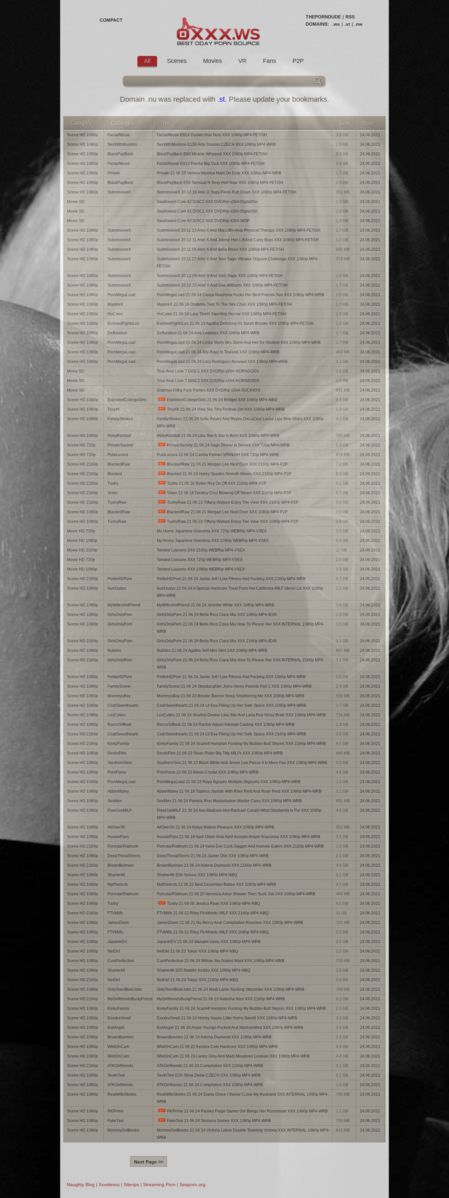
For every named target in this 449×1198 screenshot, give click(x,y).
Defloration (117, 333)
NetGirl (113, 951)
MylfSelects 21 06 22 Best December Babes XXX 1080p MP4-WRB (216, 884)
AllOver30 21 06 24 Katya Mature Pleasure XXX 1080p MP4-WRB (215, 827)
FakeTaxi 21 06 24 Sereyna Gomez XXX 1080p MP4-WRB (219, 1120)
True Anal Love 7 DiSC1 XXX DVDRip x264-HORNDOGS (208, 371)
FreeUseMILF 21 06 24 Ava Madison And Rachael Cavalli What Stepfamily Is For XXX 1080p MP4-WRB (239, 814)
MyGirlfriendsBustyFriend (130, 999)
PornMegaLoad (121, 295)
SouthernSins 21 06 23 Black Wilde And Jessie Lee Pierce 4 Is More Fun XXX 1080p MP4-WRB (242, 762)
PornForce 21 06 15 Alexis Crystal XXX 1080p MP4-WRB (207, 772)
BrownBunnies (120, 865)
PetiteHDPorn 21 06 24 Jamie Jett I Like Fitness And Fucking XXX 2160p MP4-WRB (231, 578)
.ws (336, 24)
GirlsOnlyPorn (119, 614)
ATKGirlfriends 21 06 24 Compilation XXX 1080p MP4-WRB (210, 1085)
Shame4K (116, 875)
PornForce (116, 772)
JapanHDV (117, 941)
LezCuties (116, 715)
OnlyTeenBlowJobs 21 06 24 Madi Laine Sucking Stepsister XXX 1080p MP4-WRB (230, 989)
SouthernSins (119, 762)
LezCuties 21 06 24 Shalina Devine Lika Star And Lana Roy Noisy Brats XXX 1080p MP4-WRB (241, 715)
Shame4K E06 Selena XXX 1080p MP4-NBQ (197, 875)
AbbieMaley (118, 791)
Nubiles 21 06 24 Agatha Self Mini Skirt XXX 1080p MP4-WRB (212, 650)
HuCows (115, 314)
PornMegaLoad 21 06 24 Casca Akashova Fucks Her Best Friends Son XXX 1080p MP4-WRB (240, 295)
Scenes (177, 61)
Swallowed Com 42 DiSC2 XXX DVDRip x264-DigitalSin (207, 201)
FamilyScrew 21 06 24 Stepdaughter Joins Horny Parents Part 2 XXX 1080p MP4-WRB (234, 686)
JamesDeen (118, 922)
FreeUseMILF (119, 810)
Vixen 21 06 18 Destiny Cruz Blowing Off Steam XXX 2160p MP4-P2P (229, 493)
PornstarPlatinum (122, 846)
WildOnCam (118, 1046)
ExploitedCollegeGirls (127, 399)
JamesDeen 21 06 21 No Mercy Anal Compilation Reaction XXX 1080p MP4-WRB (230, 922)
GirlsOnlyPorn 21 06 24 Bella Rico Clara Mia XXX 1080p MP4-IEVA (217, 614)
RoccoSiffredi (119, 724)
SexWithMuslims (122, 144)
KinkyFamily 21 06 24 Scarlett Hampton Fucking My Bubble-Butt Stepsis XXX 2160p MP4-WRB (241, 743)
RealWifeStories (121, 1094)
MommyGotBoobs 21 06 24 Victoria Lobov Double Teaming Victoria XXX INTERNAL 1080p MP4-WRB (243, 1134)
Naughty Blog (81, 1184)
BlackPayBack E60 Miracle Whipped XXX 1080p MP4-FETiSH (212, 154)
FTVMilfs (115, 913)
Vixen (112, 493)
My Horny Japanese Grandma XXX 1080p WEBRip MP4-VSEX (213, 540)
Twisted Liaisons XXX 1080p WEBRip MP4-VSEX (201, 569)
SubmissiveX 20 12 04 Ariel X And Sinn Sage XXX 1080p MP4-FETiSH (220, 275)
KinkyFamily (118, 743)
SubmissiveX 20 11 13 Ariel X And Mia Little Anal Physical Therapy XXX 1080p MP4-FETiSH (238, 230)
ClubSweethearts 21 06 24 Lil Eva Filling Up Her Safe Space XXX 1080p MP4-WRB (231, 705)
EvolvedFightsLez (123, 323)
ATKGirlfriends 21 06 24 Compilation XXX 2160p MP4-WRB (210, 1065)
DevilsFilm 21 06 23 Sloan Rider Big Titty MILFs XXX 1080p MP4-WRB (220, 753)
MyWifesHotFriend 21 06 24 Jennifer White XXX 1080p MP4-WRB (215, 605)
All (147, 61)
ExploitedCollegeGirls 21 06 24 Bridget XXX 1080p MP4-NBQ (222, 399)
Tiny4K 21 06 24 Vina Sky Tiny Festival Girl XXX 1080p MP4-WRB (226, 409)
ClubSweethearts (122, 705)
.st (347, 24)
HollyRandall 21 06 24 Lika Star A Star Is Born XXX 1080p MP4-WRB (218, 435)
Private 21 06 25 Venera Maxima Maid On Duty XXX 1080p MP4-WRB (219, 173)
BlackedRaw (118, 464)
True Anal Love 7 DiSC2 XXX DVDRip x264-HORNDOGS (208, 380)
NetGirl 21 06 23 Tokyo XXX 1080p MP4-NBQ (197, 951)
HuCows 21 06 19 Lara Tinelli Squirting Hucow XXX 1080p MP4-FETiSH (221, 314)
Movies (212, 61)
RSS (350, 16)
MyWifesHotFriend (123, 605)
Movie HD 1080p (82, 540)
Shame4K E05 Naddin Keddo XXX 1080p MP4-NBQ (203, 970)
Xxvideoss (109, 1184)
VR (242, 61)
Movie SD (75, 201)
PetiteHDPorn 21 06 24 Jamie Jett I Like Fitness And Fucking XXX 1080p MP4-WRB (231, 677)
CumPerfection (120, 960)
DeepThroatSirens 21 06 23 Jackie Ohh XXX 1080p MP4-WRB (213, 856)
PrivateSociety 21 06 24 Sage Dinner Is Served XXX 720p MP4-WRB (228, 445)
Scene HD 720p (81, 445)
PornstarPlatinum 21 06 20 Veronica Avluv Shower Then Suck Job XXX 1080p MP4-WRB (236, 894)
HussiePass (118, 836)
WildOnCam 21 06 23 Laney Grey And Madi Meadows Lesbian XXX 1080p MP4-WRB (233, 1056)
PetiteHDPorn (119, 578)
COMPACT (111, 20)
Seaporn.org (192, 1184)
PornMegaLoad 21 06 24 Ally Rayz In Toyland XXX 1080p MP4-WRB (218, 352)
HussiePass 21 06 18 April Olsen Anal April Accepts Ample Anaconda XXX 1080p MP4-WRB (238, 836)
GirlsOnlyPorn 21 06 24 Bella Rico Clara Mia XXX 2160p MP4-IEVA (217, 641)
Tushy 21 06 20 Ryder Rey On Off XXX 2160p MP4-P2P (216, 483)
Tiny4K (113, 409)
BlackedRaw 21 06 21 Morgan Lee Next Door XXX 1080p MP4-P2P (227, 512)
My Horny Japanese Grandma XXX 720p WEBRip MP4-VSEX (212, 531)
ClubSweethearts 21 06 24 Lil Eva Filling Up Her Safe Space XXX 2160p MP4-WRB (231, 734)
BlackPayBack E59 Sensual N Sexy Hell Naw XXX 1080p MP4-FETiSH (220, 182)
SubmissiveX (119, 192)
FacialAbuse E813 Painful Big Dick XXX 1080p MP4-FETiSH (211, 163)
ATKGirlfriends (120, 1065)
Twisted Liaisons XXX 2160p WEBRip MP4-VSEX (201, 550)
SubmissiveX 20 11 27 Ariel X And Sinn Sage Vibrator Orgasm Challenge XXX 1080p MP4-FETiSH (238, 262)
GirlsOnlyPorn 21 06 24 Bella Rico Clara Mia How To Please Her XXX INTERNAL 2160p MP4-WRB (240, 664)
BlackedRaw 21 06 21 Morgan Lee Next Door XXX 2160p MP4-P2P (227, 464)
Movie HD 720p (81, 531)
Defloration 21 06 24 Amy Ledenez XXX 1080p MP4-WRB (208, 333)
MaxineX (115, 304)
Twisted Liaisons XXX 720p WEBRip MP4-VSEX (200, 559)
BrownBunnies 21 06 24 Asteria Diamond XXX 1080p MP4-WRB (214, 1037)
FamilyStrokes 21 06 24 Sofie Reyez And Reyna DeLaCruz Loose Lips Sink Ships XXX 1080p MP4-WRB (240, 422)
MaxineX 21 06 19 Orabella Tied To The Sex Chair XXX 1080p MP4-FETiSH (224, 304)
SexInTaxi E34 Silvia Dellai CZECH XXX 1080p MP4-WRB (209, 1075)
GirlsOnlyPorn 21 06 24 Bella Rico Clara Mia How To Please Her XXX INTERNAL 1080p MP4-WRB (240, 628)
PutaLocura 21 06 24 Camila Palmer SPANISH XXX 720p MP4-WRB (218, 454)
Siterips (131, 1184)
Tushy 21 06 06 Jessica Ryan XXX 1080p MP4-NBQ (213, 903)
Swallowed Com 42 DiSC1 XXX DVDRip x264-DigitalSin (207, 211)
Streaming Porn (159, 1184)
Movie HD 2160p (82, 550)
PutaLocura (117, 454)
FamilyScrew (118, 686)
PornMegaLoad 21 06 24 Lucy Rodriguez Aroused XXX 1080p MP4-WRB (222, 361)
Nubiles (114, 650)
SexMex (114, 801)
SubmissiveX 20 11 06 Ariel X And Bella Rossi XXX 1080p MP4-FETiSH (220, 249)
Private (113, 173)
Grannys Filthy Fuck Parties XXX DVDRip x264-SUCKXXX (208, 390)
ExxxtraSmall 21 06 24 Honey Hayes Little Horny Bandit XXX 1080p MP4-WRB (227, 1018)
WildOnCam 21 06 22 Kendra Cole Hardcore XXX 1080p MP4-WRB (217, 1046)
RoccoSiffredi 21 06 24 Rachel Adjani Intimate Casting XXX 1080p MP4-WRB (226, 724)
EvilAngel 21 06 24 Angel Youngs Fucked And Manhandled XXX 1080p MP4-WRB (230, 1027)
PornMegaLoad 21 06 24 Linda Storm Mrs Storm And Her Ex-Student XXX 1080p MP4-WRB (238, 342)
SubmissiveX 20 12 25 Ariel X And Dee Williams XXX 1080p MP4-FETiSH (222, 285)
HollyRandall (119, 435)
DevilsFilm (116, 753)
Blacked (114, 474)
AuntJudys (116, 588)
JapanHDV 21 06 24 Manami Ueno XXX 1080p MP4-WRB (209, 941)
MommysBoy (118, 696)
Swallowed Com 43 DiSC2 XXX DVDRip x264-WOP (203, 220)
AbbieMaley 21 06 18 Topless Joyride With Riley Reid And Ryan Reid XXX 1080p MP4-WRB (239, 791)
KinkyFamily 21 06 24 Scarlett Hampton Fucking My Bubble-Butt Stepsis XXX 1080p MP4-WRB (241, 1008)
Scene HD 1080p (82, 135)
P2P (298, 61)
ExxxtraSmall (119, 1018)
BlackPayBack (120, 154)
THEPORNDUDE (323, 16)
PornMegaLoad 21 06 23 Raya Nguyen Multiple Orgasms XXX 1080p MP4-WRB (228, 781)
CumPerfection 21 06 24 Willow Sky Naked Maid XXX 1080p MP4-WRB (220, 960)
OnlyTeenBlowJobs (124, 989)
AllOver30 (116, 827)
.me (359, 24)
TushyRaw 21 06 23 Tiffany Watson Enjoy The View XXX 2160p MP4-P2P (232, 502)
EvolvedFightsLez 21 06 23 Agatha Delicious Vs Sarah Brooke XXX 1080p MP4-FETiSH (235, 323)
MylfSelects (117, 884)
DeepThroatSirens (123, 856)
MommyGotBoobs (123, 1130)
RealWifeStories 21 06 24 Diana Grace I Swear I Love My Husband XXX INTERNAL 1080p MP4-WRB (243, 1098)
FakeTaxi (115, 1120)
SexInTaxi (116, 1075)
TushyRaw (117, 502)
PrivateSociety (120, 445)
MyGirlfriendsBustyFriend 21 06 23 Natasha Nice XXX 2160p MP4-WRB (221, 999)
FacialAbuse (118, 135)
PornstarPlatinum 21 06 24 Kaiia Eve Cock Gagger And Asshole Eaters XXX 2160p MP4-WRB (240, 846)
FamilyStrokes (120, 419)
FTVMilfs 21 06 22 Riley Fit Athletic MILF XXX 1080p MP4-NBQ (213, 932)
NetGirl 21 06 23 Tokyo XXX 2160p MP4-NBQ (197, 980)
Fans (269, 61)
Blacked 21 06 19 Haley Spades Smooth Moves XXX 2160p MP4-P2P (229, 474)
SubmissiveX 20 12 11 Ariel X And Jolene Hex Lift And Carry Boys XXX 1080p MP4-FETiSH (238, 240)
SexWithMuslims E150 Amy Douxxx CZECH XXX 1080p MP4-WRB (216, 144)
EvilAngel (116, 1027)
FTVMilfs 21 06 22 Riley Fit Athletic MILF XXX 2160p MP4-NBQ (213, 913)
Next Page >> (148, 1161)
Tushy (112, 483)
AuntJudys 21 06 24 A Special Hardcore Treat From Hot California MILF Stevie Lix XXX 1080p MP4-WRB (240, 592)
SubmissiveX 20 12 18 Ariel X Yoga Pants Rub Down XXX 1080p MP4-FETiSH (226, 192)
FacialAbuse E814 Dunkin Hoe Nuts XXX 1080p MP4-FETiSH (212, 135)
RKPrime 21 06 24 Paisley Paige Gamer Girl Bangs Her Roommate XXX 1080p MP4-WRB (247, 1111)
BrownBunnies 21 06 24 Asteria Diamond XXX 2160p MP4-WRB (214, 865)
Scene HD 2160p (82, 464)
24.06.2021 (370, 135)
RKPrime (115, 1111)
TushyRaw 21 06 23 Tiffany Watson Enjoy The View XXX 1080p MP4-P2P (232, 521)
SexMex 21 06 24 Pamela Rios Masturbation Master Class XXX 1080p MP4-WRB (229, 801)
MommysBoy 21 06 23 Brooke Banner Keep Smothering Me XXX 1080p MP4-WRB (230, 696)
